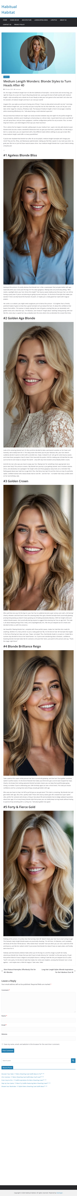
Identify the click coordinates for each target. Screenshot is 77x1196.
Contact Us (7, 24)
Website (4, 1034)
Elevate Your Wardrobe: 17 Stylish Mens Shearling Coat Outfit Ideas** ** (24, 1086)
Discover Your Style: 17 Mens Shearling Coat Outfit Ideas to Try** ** (23, 1074)
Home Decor (14, 20)
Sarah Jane (18, 89)
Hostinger (60, 1193)
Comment (6, 990)
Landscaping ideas (41, 20)
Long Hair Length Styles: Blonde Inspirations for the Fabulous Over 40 (57, 970)
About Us (63, 20)
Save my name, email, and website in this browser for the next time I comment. (32, 1044)
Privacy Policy (19, 24)
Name (4, 1016)
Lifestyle (54, 20)
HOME (5, 20)
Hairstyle (6, 77)
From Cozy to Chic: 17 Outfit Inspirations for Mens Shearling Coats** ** (24, 1080)
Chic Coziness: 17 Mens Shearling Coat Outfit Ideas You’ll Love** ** (23, 1077)
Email (4, 1025)
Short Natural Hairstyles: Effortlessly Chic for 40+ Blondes (20, 970)
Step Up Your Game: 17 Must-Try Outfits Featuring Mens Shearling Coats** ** (26, 1083)
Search (73, 1061)
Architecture (26, 20)
